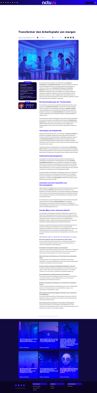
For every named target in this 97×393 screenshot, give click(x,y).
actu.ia (39, 316)
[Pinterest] (71, 38)
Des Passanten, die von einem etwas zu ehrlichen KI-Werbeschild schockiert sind (28, 340)
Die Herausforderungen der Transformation (25, 85)
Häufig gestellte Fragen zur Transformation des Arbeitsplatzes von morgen (28, 97)
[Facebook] (65, 38)
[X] (68, 38)
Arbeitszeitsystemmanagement (26, 89)
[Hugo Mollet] (38, 37)
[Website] (24, 385)
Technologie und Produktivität (26, 87)
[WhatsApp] (73, 38)
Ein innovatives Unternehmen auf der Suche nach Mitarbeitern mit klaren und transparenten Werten (28, 370)
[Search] (95, 3)
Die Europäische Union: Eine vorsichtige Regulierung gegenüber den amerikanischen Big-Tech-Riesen (49, 370)
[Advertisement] (48, 18)
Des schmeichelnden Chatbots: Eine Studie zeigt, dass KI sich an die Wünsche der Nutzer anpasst (69, 370)
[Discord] (26, 107)
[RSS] (18, 385)
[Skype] (30, 107)
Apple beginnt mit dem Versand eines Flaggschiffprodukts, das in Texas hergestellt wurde (49, 340)
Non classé (43, 316)
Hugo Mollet (43, 37)
